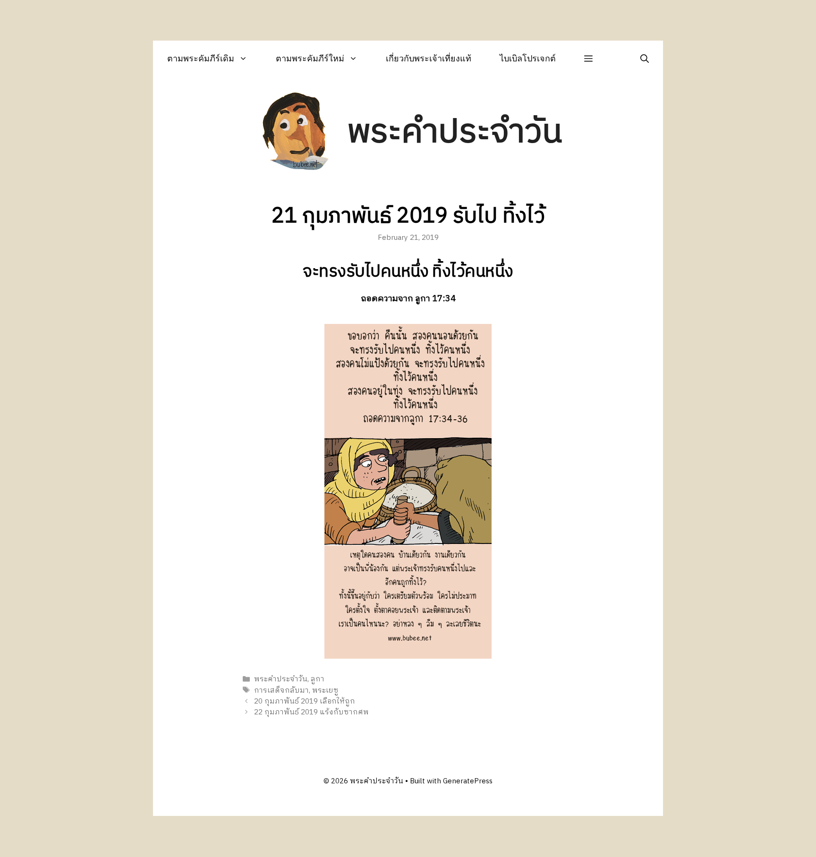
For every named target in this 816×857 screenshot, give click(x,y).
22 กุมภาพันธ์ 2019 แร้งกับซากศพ (311, 712)
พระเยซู (325, 690)
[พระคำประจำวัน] (296, 133)
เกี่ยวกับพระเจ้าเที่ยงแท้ (428, 58)
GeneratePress (468, 781)
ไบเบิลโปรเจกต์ (528, 58)
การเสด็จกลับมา (281, 690)
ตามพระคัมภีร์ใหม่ (310, 58)
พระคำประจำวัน (454, 132)
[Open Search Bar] (644, 58)
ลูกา (317, 680)
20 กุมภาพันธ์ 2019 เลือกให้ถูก (304, 701)
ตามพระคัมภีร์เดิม (200, 58)
